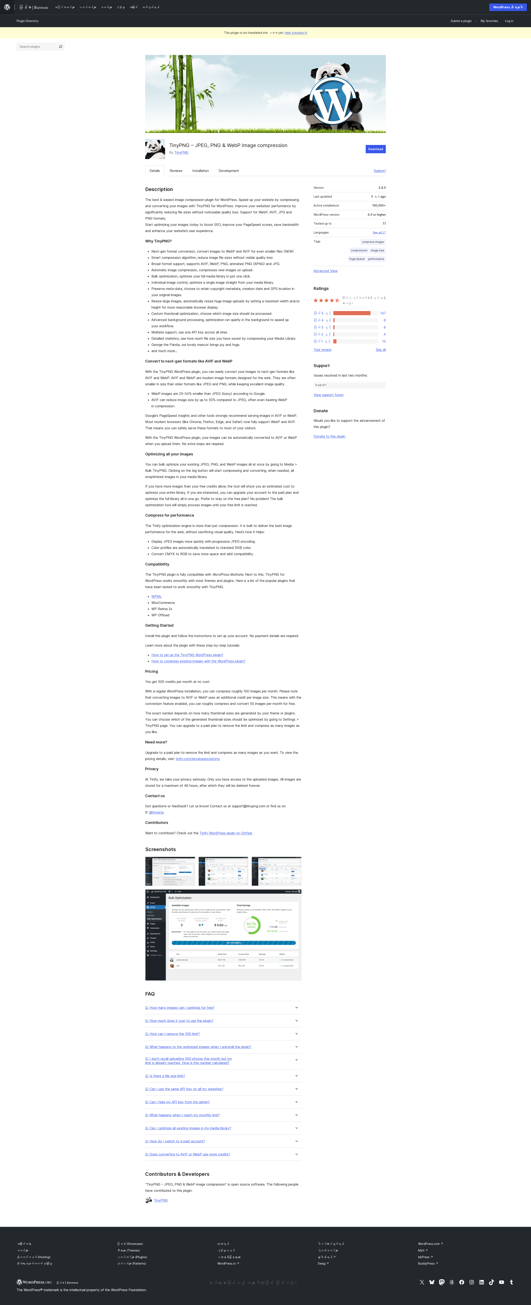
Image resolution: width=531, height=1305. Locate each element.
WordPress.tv (228, 1263)
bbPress (425, 1257)
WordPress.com (430, 1243)
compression (359, 250)
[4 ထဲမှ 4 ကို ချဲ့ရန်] (296, 895)
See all (381, 350)
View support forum (328, 395)
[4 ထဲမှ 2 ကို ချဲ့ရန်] (243, 862)
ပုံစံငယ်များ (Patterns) (131, 1263)
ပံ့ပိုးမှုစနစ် (226, 1250)
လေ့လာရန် (223, 1243)
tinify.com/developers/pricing (197, 759)
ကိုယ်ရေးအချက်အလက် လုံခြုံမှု (34, 1263)
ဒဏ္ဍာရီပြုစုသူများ (229, 1257)
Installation (200, 171)
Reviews (176, 171)
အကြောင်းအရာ (24, 1243)
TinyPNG (181, 152)
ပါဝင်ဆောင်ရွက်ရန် (331, 1243)
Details (155, 171)
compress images (373, 241)
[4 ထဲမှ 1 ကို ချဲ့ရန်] (190, 862)
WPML (156, 596)
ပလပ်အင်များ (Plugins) (132, 1257)
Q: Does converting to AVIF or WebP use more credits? (187, 1154)
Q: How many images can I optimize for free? (179, 1008)
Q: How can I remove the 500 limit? (172, 1034)
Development (229, 171)
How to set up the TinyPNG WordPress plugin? (187, 655)
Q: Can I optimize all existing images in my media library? (188, 1128)
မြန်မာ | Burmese (67, 1282)
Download (375, 149)
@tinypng (156, 812)
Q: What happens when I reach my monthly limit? (182, 1115)
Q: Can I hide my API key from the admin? (177, 1102)
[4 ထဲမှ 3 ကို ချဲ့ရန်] (296, 862)
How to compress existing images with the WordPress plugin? (198, 661)
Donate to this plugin (329, 436)
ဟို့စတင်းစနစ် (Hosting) (34, 1257)
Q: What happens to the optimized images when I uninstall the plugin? (198, 1047)
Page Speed (357, 258)
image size (377, 250)
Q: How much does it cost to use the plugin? (179, 1021)
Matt (423, 1250)
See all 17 (379, 232)
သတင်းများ (22, 1250)
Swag (323, 1263)
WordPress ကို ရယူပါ (508, 7)
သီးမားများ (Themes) (128, 1250)
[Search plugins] (60, 47)
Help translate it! (296, 32)
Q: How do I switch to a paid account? (175, 1141)
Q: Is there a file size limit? (165, 1076)
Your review (322, 350)
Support (380, 171)
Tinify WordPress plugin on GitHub (226, 833)
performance (376, 258)
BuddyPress (428, 1263)
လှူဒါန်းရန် (327, 1257)
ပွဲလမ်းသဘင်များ (328, 1250)
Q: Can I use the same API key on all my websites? (184, 1089)
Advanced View (326, 271)
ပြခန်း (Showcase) (130, 1243)
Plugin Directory (28, 21)
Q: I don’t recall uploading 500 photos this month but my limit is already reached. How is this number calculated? (188, 1061)
